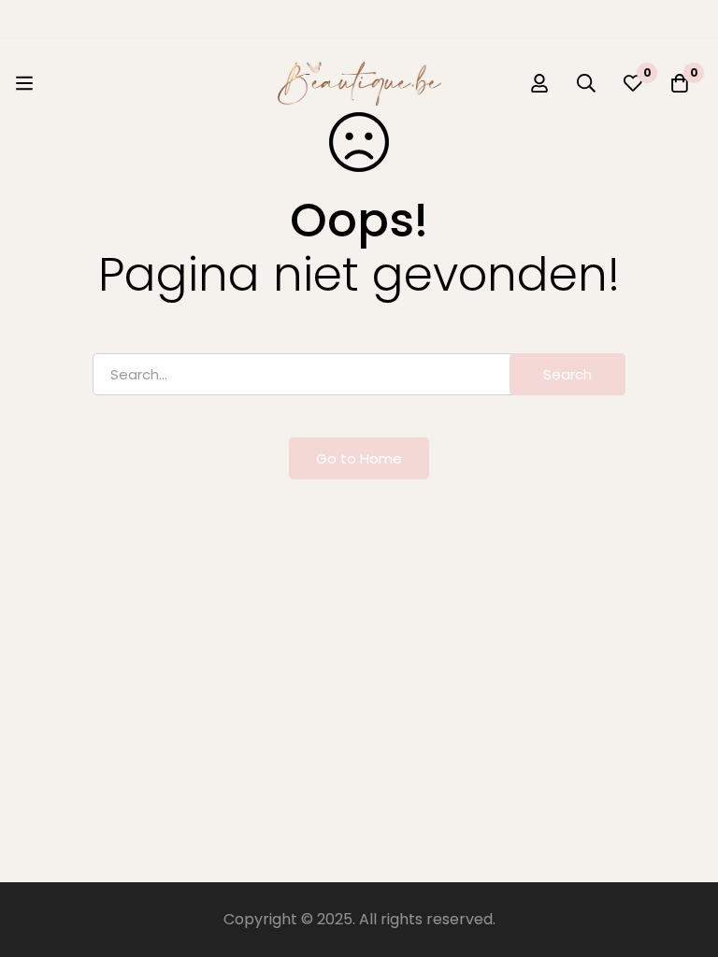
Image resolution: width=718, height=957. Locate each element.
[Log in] (539, 83)
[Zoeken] (586, 83)
